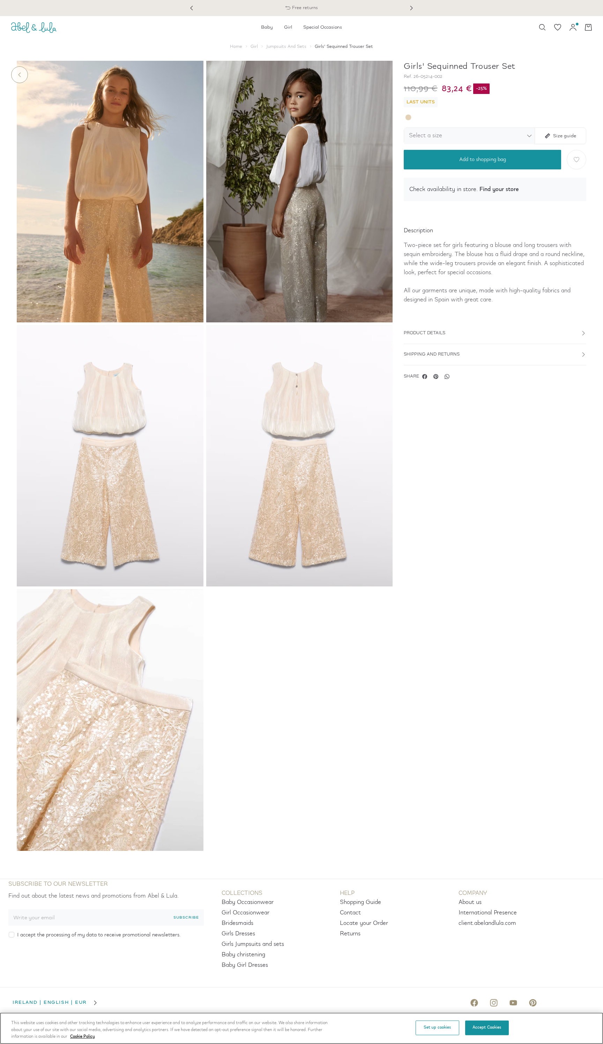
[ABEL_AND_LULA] (34, 27)
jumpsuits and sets (286, 46)
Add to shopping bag (482, 159)
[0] (557, 27)
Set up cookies (437, 1027)
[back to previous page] (19, 74)
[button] (495, 189)
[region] (301, 1028)
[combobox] (468, 136)
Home (236, 46)
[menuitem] (266, 27)
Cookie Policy (82, 1036)
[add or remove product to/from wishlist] (576, 159)
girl (254, 46)
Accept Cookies (486, 1027)
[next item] (411, 8)
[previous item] (191, 8)
